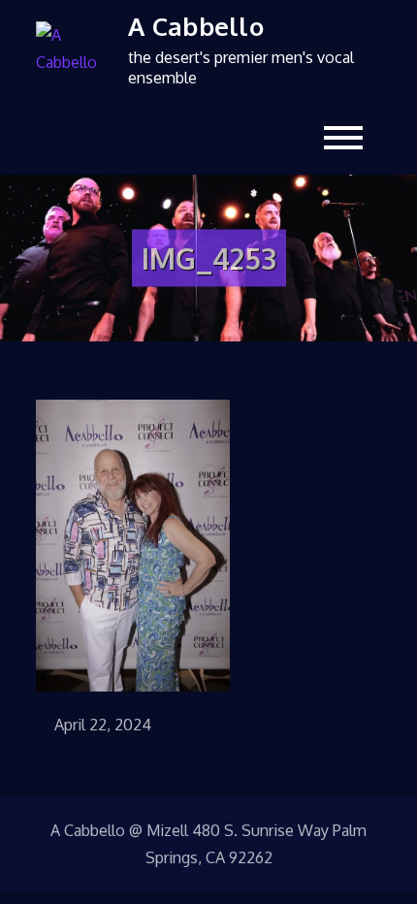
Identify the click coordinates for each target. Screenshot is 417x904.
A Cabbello (196, 26)
